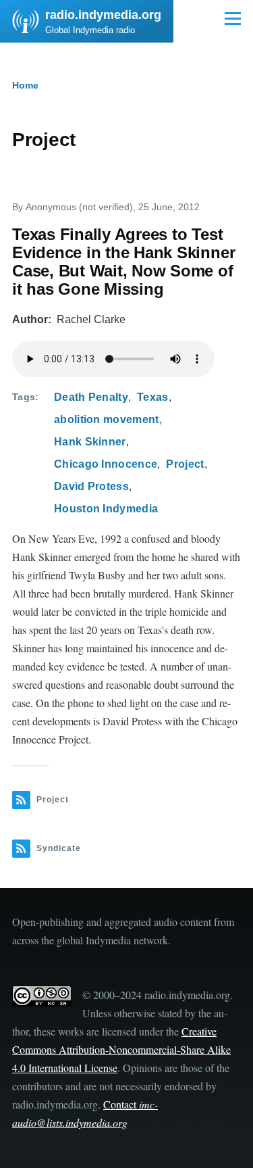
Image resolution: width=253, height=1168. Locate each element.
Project (185, 464)
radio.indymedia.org (103, 15)
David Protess (91, 486)
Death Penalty (91, 397)
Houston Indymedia (106, 508)
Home (25, 85)
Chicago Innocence (105, 464)
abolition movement (106, 419)
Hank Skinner (90, 441)
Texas (153, 397)
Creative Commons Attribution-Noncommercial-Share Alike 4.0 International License (121, 1049)
